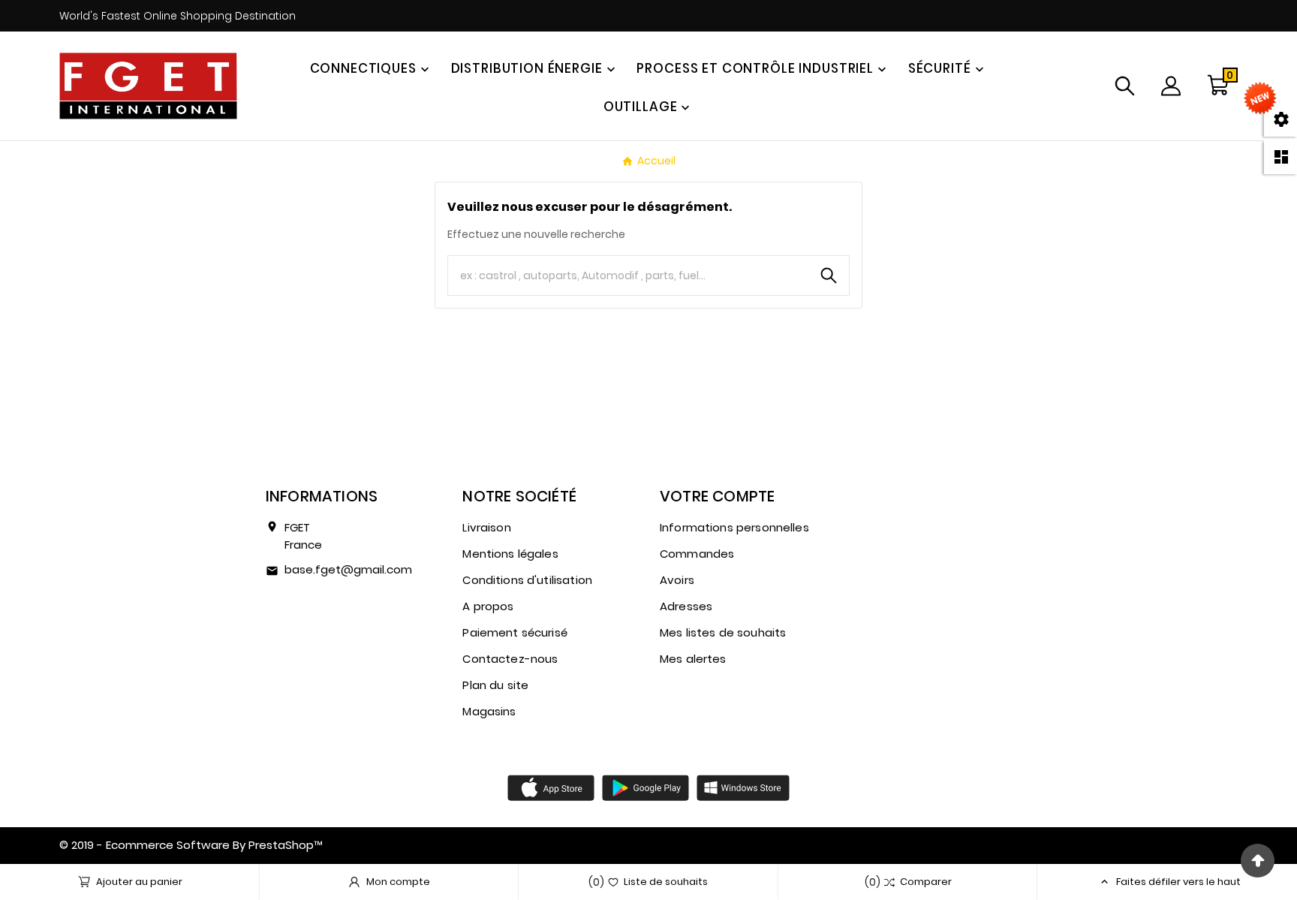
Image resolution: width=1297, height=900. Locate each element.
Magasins (489, 711)
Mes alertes (693, 659)
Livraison (486, 527)
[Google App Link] (645, 787)
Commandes (697, 553)
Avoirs (677, 580)
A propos (487, 606)
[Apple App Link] (550, 787)
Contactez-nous (510, 659)
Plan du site (495, 685)
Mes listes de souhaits (723, 632)
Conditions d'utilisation (527, 580)
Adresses (686, 606)
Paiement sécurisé (514, 632)
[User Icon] (1171, 86)
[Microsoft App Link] (743, 787)
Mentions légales (510, 553)
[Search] (828, 275)
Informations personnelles (734, 527)
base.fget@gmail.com (348, 569)
